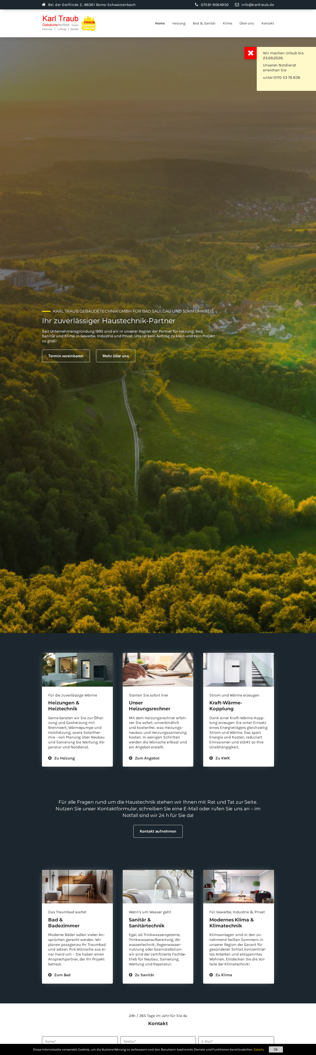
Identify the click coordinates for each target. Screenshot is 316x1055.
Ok (276, 1049)
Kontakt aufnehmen (158, 831)
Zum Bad (62, 975)
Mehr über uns (115, 356)
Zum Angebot (147, 758)
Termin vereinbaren (65, 356)
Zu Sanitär (144, 975)
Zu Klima (223, 975)
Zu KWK (222, 758)
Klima (227, 23)
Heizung (178, 23)
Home (160, 23)
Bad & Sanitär (204, 23)
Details (259, 1049)
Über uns (246, 23)
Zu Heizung (64, 758)
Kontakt (267, 23)
